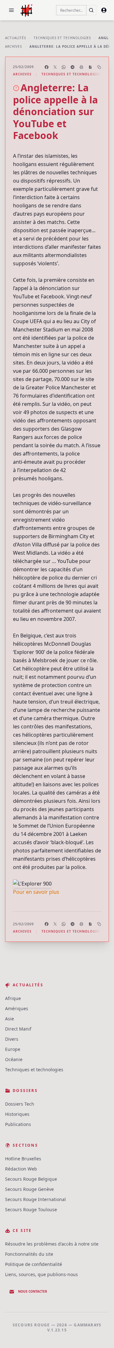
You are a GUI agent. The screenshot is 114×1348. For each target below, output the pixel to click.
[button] (11, 10)
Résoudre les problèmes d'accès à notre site (51, 1244)
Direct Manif (18, 1029)
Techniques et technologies (62, 38)
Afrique (13, 998)
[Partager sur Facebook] (46, 67)
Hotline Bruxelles (23, 1159)
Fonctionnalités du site (29, 1254)
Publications (18, 1124)
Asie (9, 1019)
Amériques (16, 1008)
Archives (13, 46)
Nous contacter (32, 1291)
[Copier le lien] (99, 67)
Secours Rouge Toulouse (31, 1209)
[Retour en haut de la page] (100, 1334)
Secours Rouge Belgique (31, 1179)
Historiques (17, 1114)
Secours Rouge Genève (29, 1189)
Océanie (13, 1059)
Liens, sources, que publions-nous (41, 1274)
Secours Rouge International (35, 1199)
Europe (12, 1049)
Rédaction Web (21, 1169)
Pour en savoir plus (36, 891)
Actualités (15, 38)
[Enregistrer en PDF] (90, 67)
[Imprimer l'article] (81, 67)
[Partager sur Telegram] (72, 67)
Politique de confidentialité (33, 1264)
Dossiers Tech (19, 1104)
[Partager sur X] (55, 67)
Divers (11, 1039)
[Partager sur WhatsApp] (64, 67)
